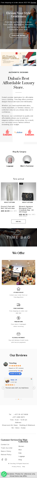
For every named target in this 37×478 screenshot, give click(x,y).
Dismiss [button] (33, 2)
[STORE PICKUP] (18, 289)
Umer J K (14, 380)
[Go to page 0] (15, 399)
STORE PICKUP (19, 292)
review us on (14, 373)
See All (18, 221)
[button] (4, 474)
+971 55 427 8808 (21, 414)
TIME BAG (18, 237)
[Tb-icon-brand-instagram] (6, 459)
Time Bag (12, 363)
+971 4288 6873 (18, 417)
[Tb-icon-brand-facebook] (2, 459)
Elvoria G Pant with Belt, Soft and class (8, 207)
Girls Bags (27, 166)
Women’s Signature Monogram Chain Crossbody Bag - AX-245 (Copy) (26, 209)
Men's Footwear (10, 166)
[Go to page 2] (18, 399)
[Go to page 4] (21, 399)
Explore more (18, 35)
